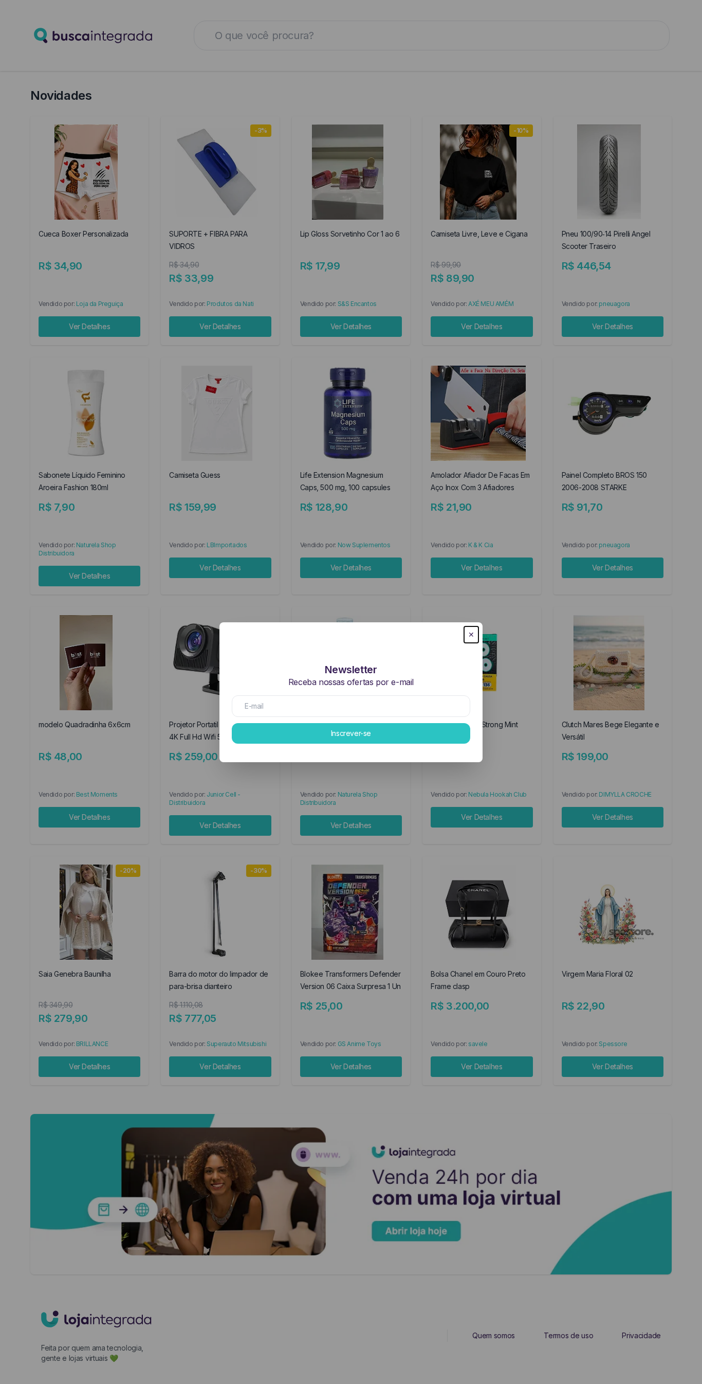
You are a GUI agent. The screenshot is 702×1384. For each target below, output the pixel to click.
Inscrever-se (351, 733)
